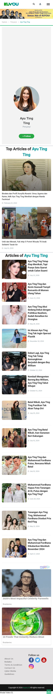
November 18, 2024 (37, 341)
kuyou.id (26, 688)
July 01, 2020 (9, 248)
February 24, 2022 (10, 203)
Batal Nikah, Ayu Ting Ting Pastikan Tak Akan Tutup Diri (39, 405)
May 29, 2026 (34, 324)
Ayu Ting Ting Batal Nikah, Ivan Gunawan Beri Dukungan (39, 432)
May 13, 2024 (34, 526)
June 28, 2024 (35, 499)
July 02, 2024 (34, 441)
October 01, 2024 (36, 391)
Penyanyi (13, 22)
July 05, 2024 (34, 413)
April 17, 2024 (35, 554)
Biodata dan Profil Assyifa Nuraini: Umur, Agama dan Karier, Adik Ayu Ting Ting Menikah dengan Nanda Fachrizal (24, 196)
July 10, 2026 (34, 275)
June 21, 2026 (35, 298)
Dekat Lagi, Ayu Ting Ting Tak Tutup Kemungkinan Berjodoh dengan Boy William (39, 359)
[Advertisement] (26, 58)
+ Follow (27, 136)
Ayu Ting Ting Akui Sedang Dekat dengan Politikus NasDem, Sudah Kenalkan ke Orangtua (39, 313)
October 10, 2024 (36, 370)
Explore (4, 22)
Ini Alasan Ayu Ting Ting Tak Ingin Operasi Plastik (39, 333)
